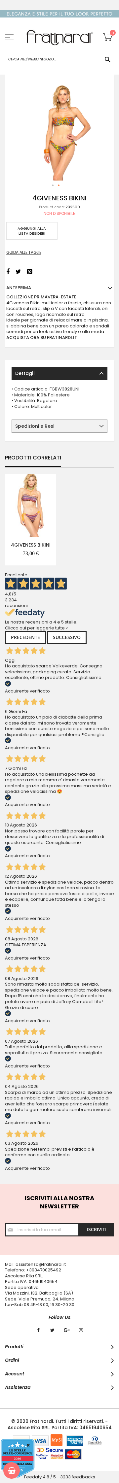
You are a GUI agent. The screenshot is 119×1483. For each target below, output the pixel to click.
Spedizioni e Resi (34, 426)
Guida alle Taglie (23, 252)
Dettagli (24, 373)
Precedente (25, 637)
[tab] (59, 373)
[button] (53, 185)
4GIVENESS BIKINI (31, 545)
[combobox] (59, 59)
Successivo (67, 637)
